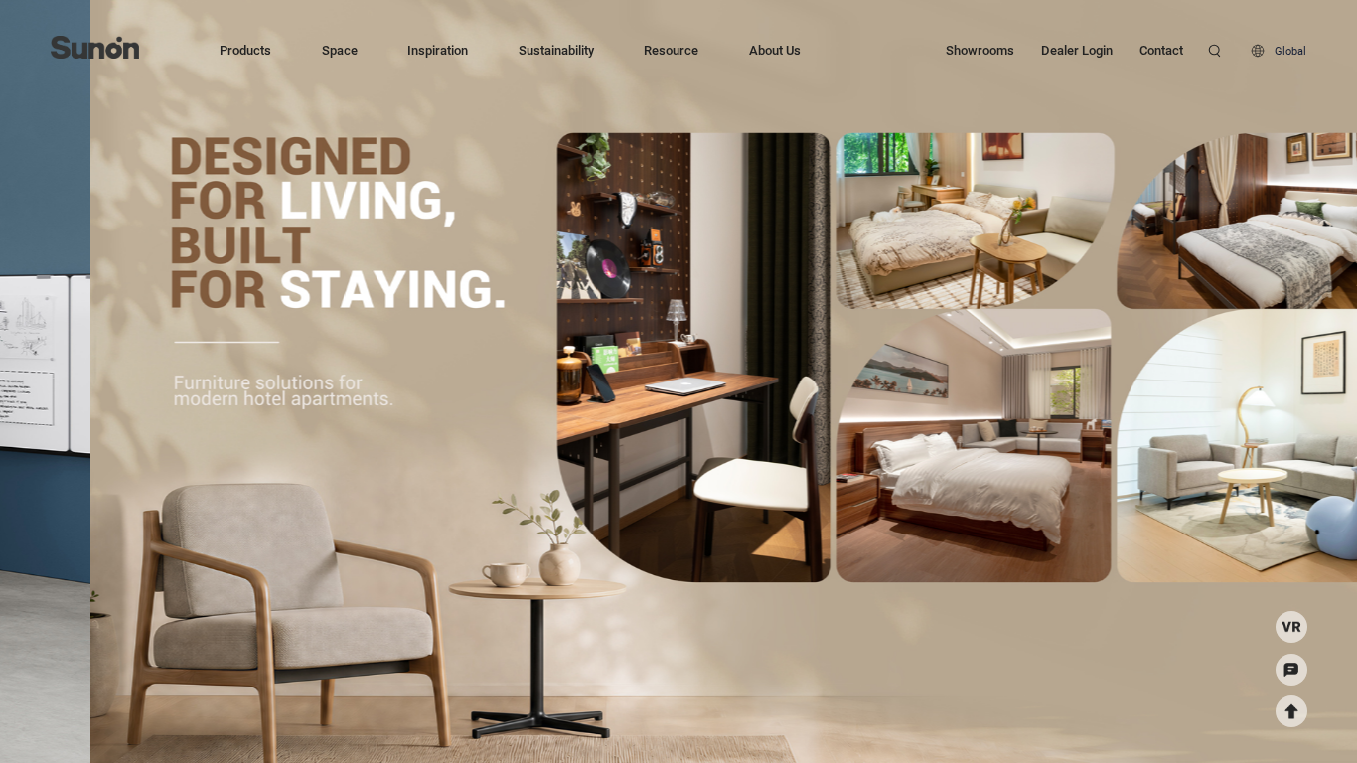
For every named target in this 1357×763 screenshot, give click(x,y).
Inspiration (437, 50)
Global (1290, 51)
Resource (671, 50)
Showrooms (980, 50)
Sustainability (556, 50)
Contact (1161, 50)
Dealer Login (1077, 50)
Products (245, 50)
